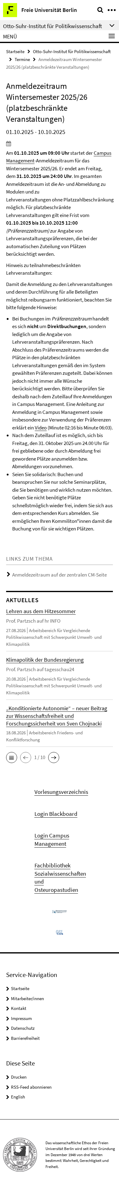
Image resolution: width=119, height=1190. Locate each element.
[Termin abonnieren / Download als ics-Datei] (59, 143)
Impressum (21, 1018)
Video (41, 427)
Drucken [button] (19, 1077)
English (18, 1097)
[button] (11, 757)
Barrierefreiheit (25, 1038)
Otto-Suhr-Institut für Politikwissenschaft (72, 51)
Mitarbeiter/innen (27, 998)
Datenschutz (22, 1028)
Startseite (15, 51)
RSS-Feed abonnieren (31, 1087)
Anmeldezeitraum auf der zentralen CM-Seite (59, 574)
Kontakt (18, 1008)
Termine (22, 59)
